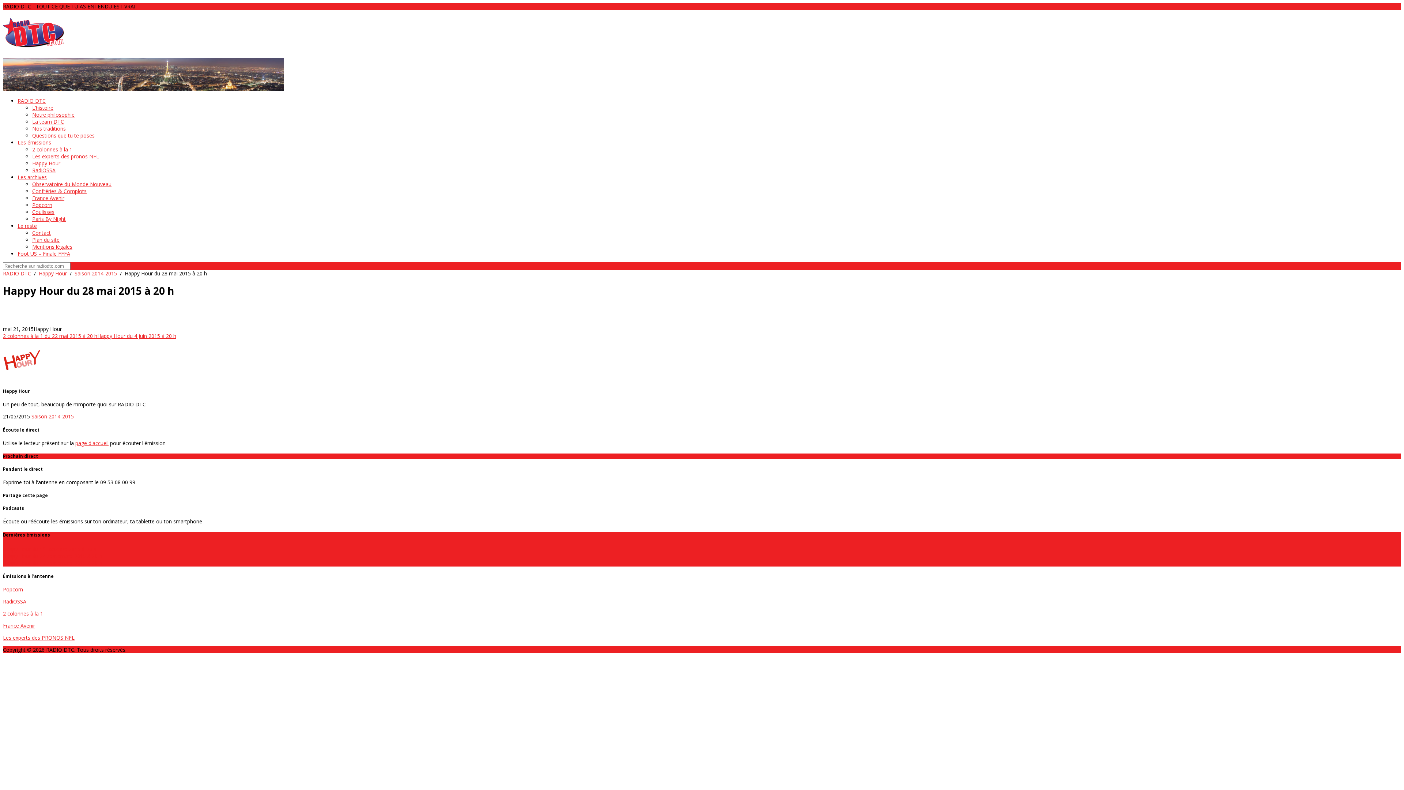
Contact (41, 232)
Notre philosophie (53, 114)
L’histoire (42, 107)
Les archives (32, 177)
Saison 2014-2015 (96, 273)
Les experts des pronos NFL (65, 156)
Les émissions (34, 142)
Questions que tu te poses (63, 135)
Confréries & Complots (59, 191)
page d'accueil (92, 443)
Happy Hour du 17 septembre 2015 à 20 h (52, 563)
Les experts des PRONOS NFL (39, 637)
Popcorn (42, 205)
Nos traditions (49, 128)
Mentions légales (52, 246)
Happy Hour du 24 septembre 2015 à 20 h (52, 556)
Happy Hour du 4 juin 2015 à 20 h (136, 335)
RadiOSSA (44, 170)
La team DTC (48, 121)
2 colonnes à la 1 (52, 149)
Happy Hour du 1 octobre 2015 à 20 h (50, 549)
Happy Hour (46, 163)
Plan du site (46, 239)
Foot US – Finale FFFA (44, 253)
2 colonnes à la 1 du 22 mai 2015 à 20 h (50, 335)
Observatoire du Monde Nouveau (72, 184)
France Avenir (48, 198)
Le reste (27, 225)
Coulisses (43, 211)
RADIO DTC (32, 100)
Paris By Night (49, 218)
